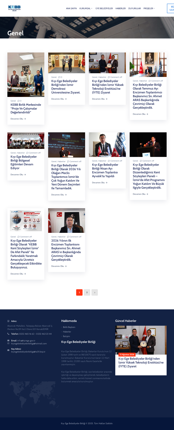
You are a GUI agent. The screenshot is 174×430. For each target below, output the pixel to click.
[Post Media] (25, 74)
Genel (13, 100)
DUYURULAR (134, 8)
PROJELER (148, 8)
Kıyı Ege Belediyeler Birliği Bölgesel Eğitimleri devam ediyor (24, 162)
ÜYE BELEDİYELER (104, 8)
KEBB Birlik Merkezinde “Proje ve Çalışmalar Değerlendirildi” (26, 108)
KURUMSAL (85, 8)
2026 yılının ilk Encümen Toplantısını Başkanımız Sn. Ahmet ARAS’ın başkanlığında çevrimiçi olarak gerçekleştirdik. (66, 250)
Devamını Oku (17, 119)
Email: (23, 340)
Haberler (102, 77)
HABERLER (121, 8)
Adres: (14, 321)
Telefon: (31, 334)
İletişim (66, 336)
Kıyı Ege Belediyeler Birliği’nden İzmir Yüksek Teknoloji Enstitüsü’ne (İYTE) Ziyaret (108, 86)
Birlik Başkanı (69, 327)
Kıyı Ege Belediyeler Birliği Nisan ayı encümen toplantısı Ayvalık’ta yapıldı (105, 170)
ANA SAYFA (71, 8)
